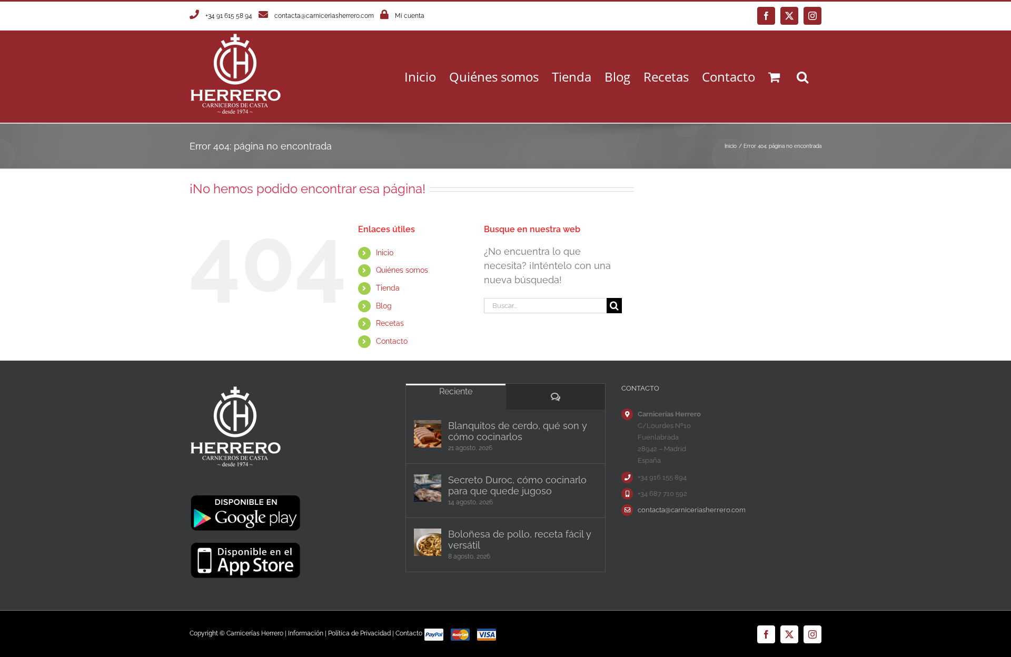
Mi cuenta (409, 15)
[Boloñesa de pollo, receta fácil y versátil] (427, 542)
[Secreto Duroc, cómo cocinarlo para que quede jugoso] (427, 488)
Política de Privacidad (359, 633)
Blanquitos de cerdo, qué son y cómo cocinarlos (517, 431)
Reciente (455, 391)
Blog (384, 306)
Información (305, 633)
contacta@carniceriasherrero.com (324, 15)
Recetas (390, 323)
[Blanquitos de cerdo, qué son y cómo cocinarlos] (427, 433)
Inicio (384, 252)
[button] (802, 77)
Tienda (388, 288)
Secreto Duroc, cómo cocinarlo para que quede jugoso (517, 485)
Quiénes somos (402, 270)
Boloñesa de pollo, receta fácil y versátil (519, 540)
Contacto (392, 341)
